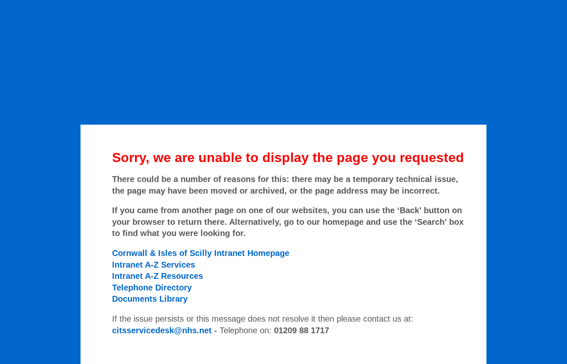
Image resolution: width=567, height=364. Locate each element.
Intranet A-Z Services (153, 264)
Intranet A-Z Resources (157, 275)
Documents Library (150, 298)
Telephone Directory (152, 287)
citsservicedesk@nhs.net (162, 330)
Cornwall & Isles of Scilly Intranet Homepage (200, 253)
